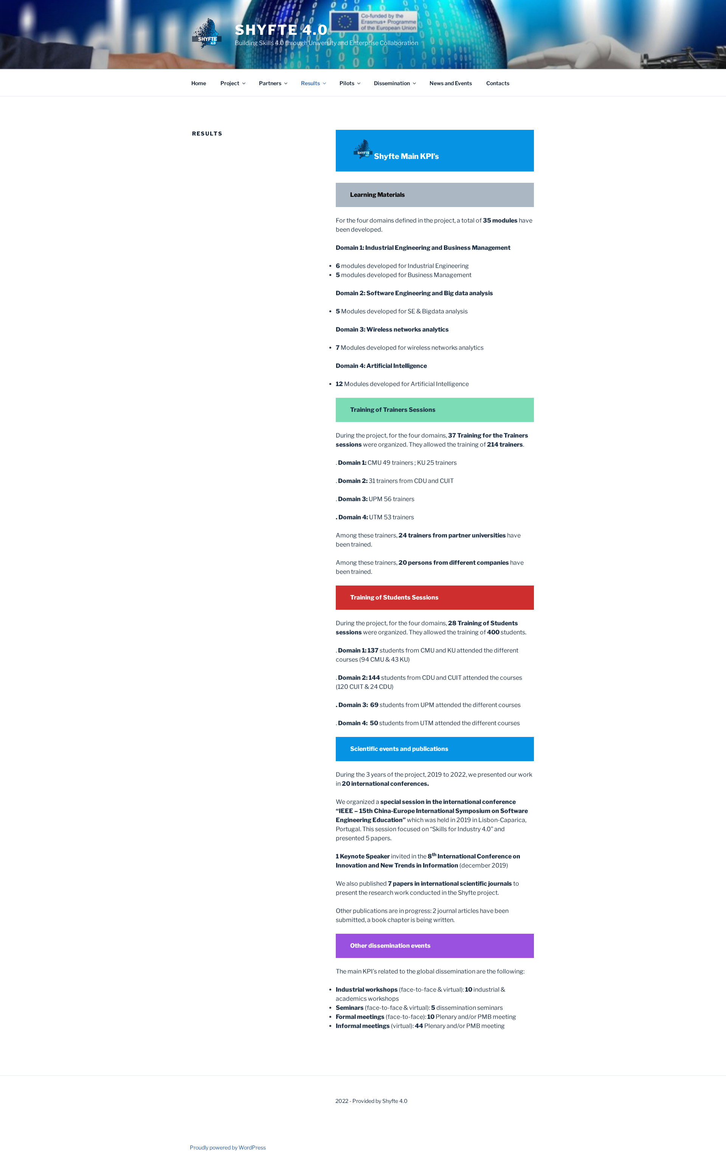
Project (229, 83)
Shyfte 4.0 (282, 30)
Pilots (347, 83)
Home (198, 83)
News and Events (451, 83)
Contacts (497, 83)
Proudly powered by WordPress (228, 1147)
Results (310, 83)
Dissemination (392, 83)
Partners (270, 83)
